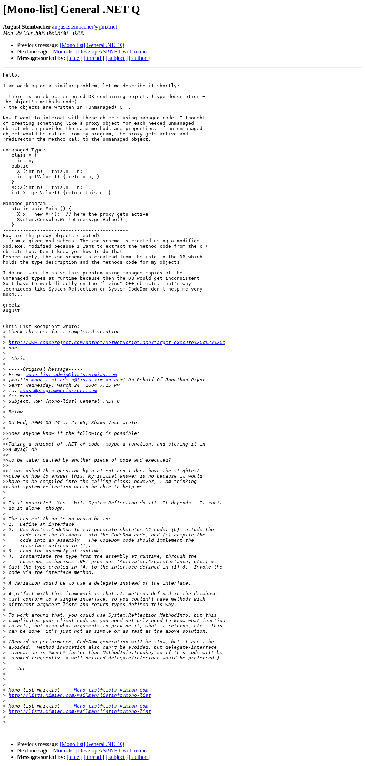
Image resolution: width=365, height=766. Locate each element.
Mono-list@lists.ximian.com (111, 690)
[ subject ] (117, 58)
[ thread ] (94, 58)
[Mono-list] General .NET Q (92, 45)
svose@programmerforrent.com (58, 390)
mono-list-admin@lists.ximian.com (71, 374)
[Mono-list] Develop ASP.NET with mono (99, 51)
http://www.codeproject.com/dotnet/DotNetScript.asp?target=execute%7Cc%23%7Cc (117, 342)
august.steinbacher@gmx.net (84, 27)
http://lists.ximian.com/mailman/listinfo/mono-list (80, 695)
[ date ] (74, 58)
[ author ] (139, 58)
